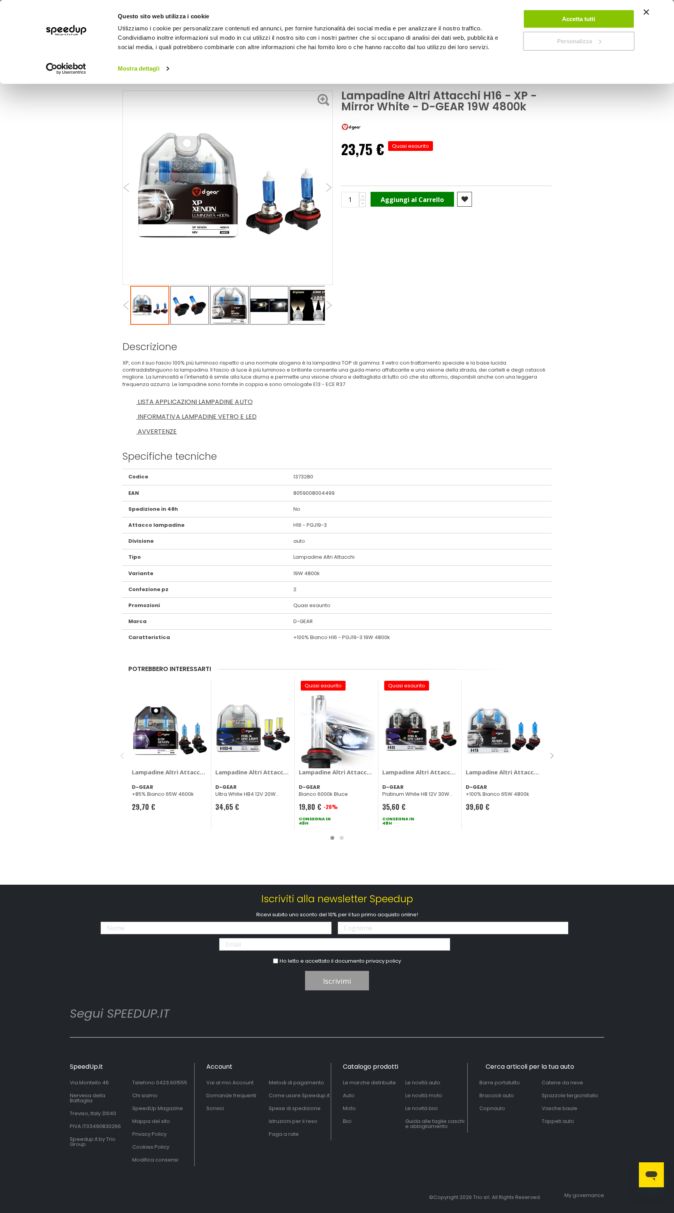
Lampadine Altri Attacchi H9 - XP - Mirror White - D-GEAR (504, 772)
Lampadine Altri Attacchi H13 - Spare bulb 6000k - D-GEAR (337, 772)
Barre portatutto (499, 1082)
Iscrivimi (337, 981)
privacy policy (383, 961)
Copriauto (492, 1108)
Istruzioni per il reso (293, 1121)
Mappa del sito (151, 1121)
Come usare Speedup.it (299, 1095)
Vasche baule (559, 1108)
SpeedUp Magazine (157, 1108)
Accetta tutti (578, 19)
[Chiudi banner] (646, 15)
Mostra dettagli (139, 68)
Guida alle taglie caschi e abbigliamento (435, 1123)
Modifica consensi (155, 1159)
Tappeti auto (558, 1121)
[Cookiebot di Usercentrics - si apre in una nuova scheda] (66, 68)
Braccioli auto (496, 1095)
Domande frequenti (231, 1095)
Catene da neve (562, 1082)
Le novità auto (422, 1082)
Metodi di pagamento (296, 1082)
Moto (349, 1108)
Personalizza (574, 41)
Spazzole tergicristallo (570, 1095)
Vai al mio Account (230, 1082)
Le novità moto (423, 1095)
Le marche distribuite (369, 1082)
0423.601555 (171, 1082)
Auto (349, 1095)
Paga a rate (284, 1134)
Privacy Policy (149, 1134)
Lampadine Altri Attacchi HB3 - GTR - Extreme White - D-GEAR (170, 772)
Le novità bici (421, 1108)
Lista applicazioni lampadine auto (194, 401)
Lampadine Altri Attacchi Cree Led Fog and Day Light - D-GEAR (420, 772)
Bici (347, 1121)
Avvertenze (156, 431)
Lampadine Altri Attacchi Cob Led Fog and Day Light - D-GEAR (253, 772)
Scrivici (215, 1108)
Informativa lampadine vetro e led (196, 416)
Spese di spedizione (295, 1108)
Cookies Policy (150, 1147)
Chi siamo (145, 1095)
